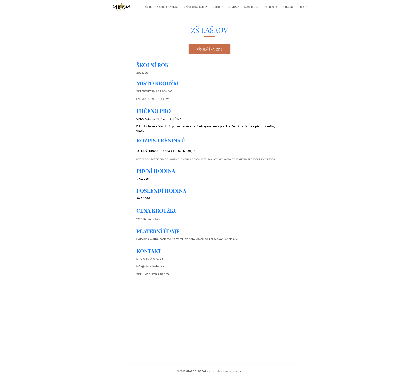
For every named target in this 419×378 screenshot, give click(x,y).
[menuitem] (149, 7)
